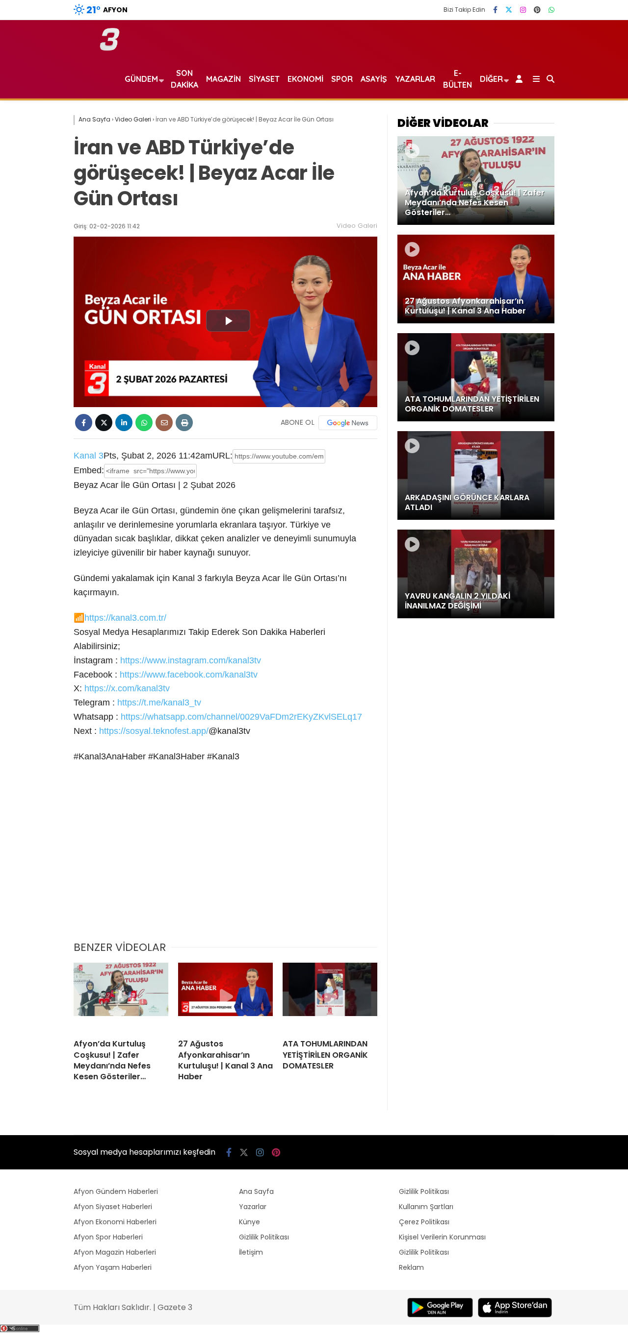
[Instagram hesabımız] (523, 10)
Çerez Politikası (424, 1222)
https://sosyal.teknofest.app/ (154, 731)
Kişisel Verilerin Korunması (442, 1237)
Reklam (411, 1267)
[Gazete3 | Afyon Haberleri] (110, 48)
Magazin (223, 79)
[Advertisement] (225, 858)
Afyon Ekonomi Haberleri (115, 1222)
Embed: (89, 470)
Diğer (491, 79)
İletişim (251, 1252)
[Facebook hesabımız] (495, 10)
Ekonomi (305, 79)
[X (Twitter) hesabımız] (508, 10)
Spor (342, 79)
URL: (222, 456)
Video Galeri (357, 225)
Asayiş (374, 79)
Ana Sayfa (256, 1191)
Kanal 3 (89, 456)
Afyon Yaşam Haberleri (113, 1267)
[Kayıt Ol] (521, 78)
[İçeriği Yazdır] (184, 422)
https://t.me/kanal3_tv (159, 702)
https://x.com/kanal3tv (127, 688)
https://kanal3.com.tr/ (125, 618)
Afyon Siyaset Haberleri (113, 1207)
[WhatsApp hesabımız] (551, 10)
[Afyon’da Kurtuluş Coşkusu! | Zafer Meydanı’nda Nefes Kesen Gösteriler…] (121, 997)
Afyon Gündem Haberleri (116, 1191)
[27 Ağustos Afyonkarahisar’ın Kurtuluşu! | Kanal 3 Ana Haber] (225, 997)
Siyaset (264, 79)
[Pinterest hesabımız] (537, 10)
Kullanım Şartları (426, 1207)
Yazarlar (415, 79)
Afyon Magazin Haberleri (115, 1252)
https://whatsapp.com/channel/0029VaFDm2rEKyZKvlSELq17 (241, 717)
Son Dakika (184, 79)
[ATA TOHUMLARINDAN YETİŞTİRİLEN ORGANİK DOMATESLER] (330, 997)
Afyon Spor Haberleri (108, 1237)
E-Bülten (457, 79)
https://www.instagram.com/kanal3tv (190, 660)
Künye (249, 1222)
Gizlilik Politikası (264, 1237)
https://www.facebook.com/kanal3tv (189, 675)
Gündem (141, 79)
